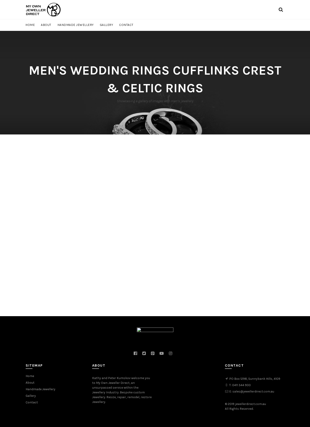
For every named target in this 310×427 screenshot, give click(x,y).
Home (30, 25)
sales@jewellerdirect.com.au (253, 391)
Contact (126, 25)
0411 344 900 (241, 385)
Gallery (106, 25)
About (46, 25)
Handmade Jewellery (75, 25)
